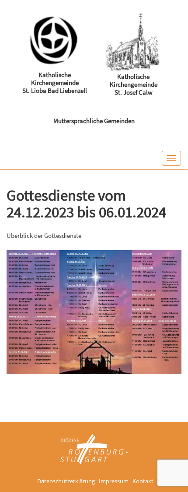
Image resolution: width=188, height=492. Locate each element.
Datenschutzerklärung (66, 482)
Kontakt (142, 482)
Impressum (114, 482)
